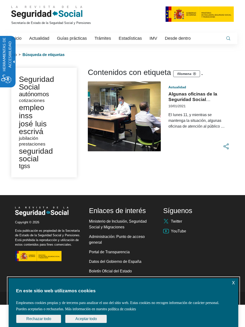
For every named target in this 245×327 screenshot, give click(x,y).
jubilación (28, 138)
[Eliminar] (194, 73)
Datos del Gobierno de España (115, 261)
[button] (226, 146)
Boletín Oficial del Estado (110, 271)
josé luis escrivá (33, 127)
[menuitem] (16, 38)
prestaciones (32, 144)
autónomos (34, 94)
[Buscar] (228, 38)
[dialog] (123, 302)
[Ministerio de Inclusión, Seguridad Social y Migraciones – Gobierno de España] (200, 14)
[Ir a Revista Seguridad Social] (55, 12)
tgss (24, 166)
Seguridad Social (36, 83)
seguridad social (36, 155)
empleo (31, 107)
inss (26, 115)
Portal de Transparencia (109, 252)
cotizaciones (32, 100)
